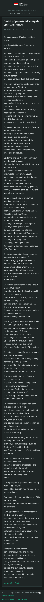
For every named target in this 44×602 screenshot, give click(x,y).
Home (12, 13)
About (31, 13)
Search (20, 13)
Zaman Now (22, 599)
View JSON (8, 583)
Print (17, 583)
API (25, 13)
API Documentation (9, 599)
